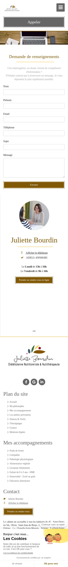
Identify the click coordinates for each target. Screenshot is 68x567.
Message (7, 155)
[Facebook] (26, 382)
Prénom (7, 100)
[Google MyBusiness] (34, 382)
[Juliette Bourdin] (34, 357)
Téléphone (8, 127)
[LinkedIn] (42, 382)
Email (6, 113)
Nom (6, 86)
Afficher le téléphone (37, 252)
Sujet (6, 141)
